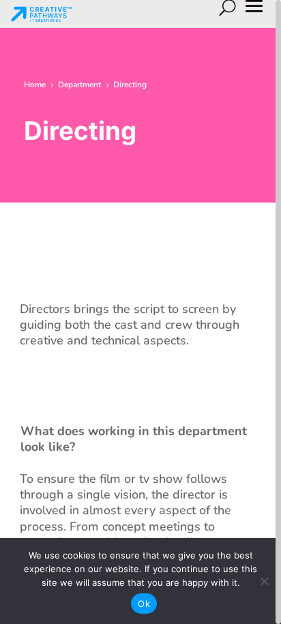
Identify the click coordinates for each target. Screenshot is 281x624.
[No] (264, 581)
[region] (140, 312)
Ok (144, 603)
